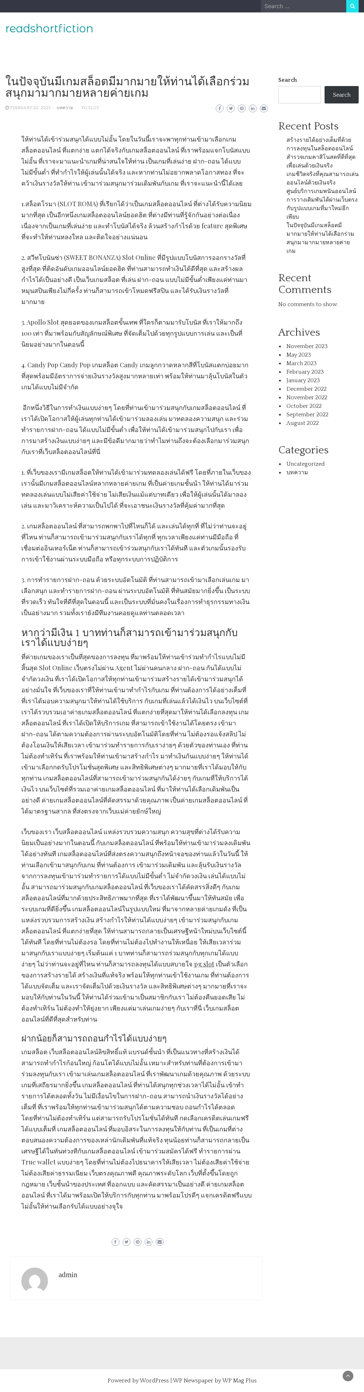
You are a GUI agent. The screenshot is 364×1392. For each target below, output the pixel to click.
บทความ (65, 108)
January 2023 (303, 380)
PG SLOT (90, 108)
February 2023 (305, 372)
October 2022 (304, 406)
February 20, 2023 (30, 108)
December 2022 (307, 389)
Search (287, 80)
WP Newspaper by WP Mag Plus (215, 1380)
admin (68, 1274)
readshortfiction (49, 28)
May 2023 (299, 355)
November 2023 (307, 346)
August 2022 (303, 423)
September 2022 (307, 414)
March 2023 (302, 363)
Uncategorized (306, 464)
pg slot (204, 964)
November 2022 (307, 397)
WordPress (154, 1380)
